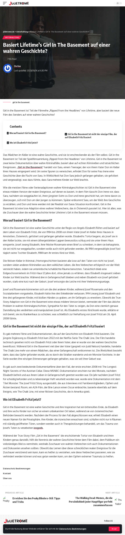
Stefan (17, 66)
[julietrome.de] (18, 3)
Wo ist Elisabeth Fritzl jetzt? (24, 142)
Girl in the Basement (30, 167)
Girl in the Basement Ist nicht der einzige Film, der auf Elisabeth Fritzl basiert (91, 136)
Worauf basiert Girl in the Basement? (27, 133)
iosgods (38, 427)
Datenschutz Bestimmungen (72, 529)
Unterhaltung (12, 37)
